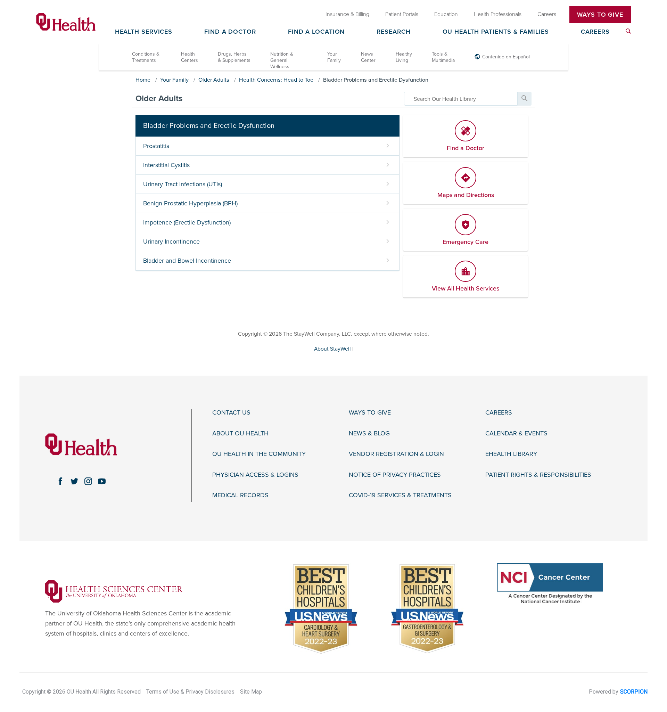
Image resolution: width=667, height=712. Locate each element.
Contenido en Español (506, 57)
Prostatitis (156, 146)
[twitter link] (74, 481)
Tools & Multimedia (443, 57)
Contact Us (231, 412)
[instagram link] (88, 481)
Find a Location (316, 31)
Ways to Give (370, 412)
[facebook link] (60, 481)
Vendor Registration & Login (396, 454)
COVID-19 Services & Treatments (400, 495)
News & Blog (369, 433)
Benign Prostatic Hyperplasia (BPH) (190, 203)
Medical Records (240, 495)
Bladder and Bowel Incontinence (187, 260)
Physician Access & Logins (255, 474)
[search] (461, 98)
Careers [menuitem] (546, 14)
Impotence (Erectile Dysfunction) (187, 222)
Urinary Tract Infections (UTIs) (182, 184)
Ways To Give (600, 14)
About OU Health (240, 433)
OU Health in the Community (259, 454)
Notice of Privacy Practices (395, 474)
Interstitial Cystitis (166, 165)
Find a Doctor (230, 31)
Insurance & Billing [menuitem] (347, 14)
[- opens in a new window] (114, 591)
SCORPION (634, 691)
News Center (368, 57)
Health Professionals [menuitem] (497, 14)
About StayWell (332, 349)
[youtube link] (102, 481)
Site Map (251, 691)
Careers (595, 31)
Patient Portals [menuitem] (401, 14)
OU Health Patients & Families (496, 31)
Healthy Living (404, 57)
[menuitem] (628, 31)
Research (393, 31)
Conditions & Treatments (145, 57)
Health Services (144, 31)
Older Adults (213, 79)
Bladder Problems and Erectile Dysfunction (375, 79)
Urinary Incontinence (171, 241)
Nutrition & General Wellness (281, 60)
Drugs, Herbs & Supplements (234, 57)
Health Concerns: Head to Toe (276, 79)
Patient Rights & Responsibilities (538, 474)
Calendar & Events (516, 433)
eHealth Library (511, 454)
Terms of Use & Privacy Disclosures (190, 691)
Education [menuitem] (446, 14)
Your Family (334, 57)
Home (142, 79)
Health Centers (189, 57)
